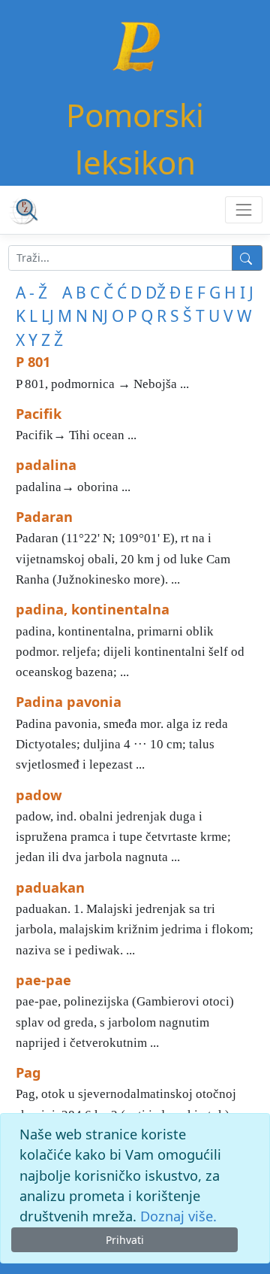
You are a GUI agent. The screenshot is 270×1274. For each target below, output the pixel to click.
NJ (100, 315)
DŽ (156, 292)
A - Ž (31, 292)
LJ (47, 315)
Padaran (44, 517)
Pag (28, 1072)
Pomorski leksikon (135, 138)
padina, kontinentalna (93, 609)
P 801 (33, 362)
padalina (46, 465)
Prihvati (125, 1240)
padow (39, 795)
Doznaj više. (178, 1216)
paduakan (50, 887)
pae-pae (43, 980)
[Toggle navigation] (243, 209)
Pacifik (39, 414)
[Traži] (247, 258)
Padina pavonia (69, 702)
